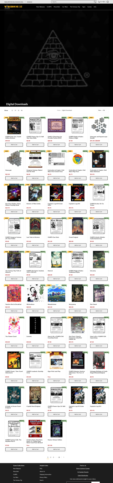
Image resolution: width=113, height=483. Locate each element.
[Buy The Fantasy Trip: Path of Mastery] (14, 259)
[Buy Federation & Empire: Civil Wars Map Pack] (77, 159)
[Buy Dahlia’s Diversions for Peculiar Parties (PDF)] (56, 125)
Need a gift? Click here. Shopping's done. (13, 1)
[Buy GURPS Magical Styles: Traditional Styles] (77, 259)
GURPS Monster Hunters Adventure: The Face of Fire (77, 372)
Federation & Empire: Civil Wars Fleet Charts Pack (56, 170)
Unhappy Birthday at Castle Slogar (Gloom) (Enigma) (98, 372)
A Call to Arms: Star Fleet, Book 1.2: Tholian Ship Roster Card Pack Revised (35, 441)
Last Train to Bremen (33, 237)
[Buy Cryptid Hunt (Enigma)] (35, 395)
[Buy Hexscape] (14, 159)
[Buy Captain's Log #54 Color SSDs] (56, 192)
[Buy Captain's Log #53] (99, 395)
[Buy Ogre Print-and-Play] (56, 360)
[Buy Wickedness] (35, 293)
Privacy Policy (43, 477)
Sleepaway (72, 304)
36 (18, 110)
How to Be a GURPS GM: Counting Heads (56, 337)
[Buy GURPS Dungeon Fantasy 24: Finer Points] (14, 226)
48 (21, 110)
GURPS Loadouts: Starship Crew (35, 372)
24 (15, 110)
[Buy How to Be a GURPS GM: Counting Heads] (56, 325)
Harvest (50, 271)
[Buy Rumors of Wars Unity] (35, 192)
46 (59, 457)
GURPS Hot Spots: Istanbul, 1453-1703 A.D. (35, 271)
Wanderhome (52, 304)
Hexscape (8, 170)
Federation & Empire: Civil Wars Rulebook (98, 170)
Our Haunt (93, 304)
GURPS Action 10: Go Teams (97, 204)
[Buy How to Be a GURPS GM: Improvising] (99, 325)
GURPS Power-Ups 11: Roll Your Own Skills (35, 137)
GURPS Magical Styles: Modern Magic (76, 137)
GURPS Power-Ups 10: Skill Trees (56, 406)
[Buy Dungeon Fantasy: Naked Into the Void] (35, 159)
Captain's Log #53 (95, 406)
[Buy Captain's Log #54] (77, 192)
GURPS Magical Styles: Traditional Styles (76, 271)
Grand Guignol (73, 237)
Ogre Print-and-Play (54, 371)
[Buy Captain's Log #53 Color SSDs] (77, 395)
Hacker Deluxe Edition (55, 440)
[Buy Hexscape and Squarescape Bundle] (99, 125)
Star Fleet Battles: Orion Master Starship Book (13, 204)
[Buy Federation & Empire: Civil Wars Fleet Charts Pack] (56, 159)
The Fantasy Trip (17, 480)
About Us (42, 471)
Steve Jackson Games (83, 468)
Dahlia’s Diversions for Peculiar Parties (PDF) (55, 137)
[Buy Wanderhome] (56, 293)
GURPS (15, 474)
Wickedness (30, 304)
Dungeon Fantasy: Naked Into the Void (34, 170)
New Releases (17, 468)
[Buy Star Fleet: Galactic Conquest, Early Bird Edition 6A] (77, 325)
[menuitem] (101, 2)
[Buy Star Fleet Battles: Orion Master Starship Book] (14, 192)
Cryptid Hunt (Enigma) (33, 406)
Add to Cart (14, 144)
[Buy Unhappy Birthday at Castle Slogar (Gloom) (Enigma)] (99, 360)
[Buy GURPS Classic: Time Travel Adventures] (14, 360)
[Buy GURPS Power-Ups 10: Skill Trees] (56, 395)
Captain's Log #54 (74, 203)
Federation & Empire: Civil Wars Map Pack (77, 170)
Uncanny (93, 271)
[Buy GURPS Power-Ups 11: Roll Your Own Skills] (35, 125)
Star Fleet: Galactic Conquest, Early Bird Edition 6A (75, 338)
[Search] (94, 1)
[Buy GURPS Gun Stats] (56, 226)
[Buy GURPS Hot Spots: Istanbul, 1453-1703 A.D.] (35, 259)
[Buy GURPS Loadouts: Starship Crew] (35, 360)
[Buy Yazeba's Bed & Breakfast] (14, 293)
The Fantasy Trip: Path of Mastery (13, 271)
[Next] (64, 457)
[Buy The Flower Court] (14, 325)
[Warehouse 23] (13, 7)
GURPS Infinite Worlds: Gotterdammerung (97, 237)
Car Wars (15, 477)
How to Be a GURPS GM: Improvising (98, 337)
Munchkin (16, 471)
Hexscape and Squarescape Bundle (98, 137)
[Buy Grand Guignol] (77, 226)
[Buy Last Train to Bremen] (35, 226)
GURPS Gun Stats (53, 237)
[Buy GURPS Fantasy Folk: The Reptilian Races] (14, 428)
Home (58, 110)
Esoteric (29, 336)
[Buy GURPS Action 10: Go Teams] (99, 192)
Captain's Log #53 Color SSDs (76, 406)
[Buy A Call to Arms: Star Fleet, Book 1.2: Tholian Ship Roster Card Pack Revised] (35, 428)
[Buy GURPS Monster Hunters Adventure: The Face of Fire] (77, 360)
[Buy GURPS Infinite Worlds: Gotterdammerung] (99, 226)
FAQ (41, 468)
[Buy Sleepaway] (77, 293)
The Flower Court (11, 336)
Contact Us (29, 1)
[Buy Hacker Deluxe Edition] (56, 428)
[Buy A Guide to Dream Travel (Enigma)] (14, 395)
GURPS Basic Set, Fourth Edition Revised (13, 137)
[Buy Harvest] (56, 259)
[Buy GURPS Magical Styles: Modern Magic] (77, 125)
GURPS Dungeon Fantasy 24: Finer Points (13, 237)
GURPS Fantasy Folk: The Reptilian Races (13, 440)
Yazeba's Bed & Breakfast (13, 304)
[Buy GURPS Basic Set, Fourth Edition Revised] (14, 125)
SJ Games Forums (83, 472)
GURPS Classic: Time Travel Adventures (14, 372)
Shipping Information (45, 474)
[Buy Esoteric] (35, 325)
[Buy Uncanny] (99, 259)
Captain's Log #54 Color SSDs (55, 204)
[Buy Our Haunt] (99, 293)
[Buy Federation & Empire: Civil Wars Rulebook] (99, 159)
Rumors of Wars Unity (33, 203)
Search (41, 480)
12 (12, 110)
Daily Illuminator (83, 475)
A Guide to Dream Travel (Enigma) (13, 406)
